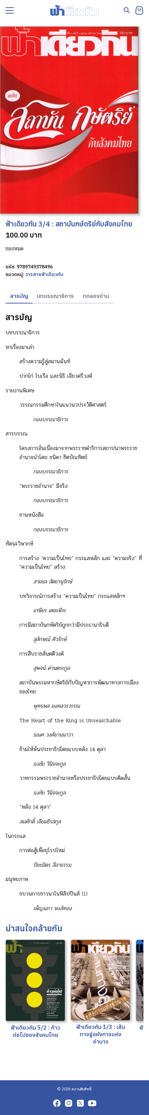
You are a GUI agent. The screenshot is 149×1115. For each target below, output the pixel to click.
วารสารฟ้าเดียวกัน (44, 274)
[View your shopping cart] (139, 10)
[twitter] (80, 1103)
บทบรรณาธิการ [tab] (55, 295)
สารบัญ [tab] (19, 295)
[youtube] (92, 1103)
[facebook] (56, 1103)
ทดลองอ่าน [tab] (96, 295)
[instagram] (68, 1103)
